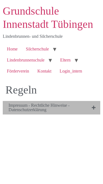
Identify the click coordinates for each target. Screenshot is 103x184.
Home (12, 49)
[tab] (51, 107)
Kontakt (44, 71)
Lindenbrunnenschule (25, 60)
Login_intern (71, 71)
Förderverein (18, 71)
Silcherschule (37, 49)
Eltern (65, 60)
